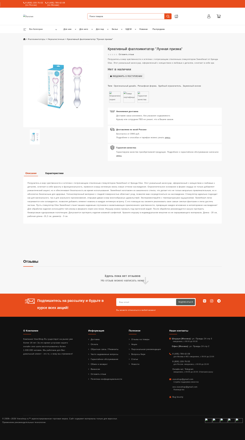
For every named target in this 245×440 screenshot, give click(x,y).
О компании (30, 330)
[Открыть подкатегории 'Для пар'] (107, 29)
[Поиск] (167, 16)
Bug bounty (177, 397)
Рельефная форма (147, 86)
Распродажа (159, 29)
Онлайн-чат (177, 369)
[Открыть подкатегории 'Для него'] (92, 29)
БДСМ (129, 29)
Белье (115, 29)
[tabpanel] (122, 200)
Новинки (143, 29)
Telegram (189, 369)
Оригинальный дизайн (125, 86)
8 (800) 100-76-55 (34, 3)
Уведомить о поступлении (127, 76)
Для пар (100, 29)
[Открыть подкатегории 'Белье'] (121, 29)
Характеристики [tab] (54, 173)
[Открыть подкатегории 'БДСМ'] (135, 29)
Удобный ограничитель (169, 86)
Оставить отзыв (126, 54)
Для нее (68, 29)
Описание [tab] (31, 173)
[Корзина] (219, 16)
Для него (83, 29)
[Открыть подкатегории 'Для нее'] (75, 29)
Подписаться (185, 302)
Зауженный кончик (192, 86)
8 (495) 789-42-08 (56, 3)
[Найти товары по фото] (176, 16)
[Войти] (209, 16)
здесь (167, 137)
